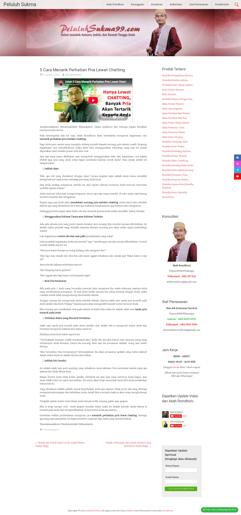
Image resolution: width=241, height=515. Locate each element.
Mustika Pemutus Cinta (174, 174)
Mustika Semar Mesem (174, 155)
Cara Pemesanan (198, 4)
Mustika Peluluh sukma (175, 80)
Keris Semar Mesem (173, 89)
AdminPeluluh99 (73, 74)
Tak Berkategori (51, 429)
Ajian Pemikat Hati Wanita (176, 113)
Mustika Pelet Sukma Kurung (177, 170)
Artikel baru (176, 4)
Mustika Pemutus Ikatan (175, 179)
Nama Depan (172, 466)
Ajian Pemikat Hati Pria (174, 118)
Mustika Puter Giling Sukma (177, 85)
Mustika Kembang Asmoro (176, 151)
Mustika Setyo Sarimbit (174, 192)
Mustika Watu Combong (175, 160)
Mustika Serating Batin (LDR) (178, 165)
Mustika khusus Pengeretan (177, 99)
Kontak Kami (222, 4)
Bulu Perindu (169, 94)
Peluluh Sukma (19, 4)
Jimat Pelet (168, 197)
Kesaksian (157, 4)
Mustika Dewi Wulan (173, 146)
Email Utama (172, 477)
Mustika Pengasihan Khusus (177, 75)
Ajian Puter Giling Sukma (175, 122)
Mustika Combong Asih (175, 141)
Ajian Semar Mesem (173, 103)
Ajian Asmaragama (172, 108)
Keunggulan (137, 4)
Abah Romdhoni (115, 4)
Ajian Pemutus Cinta (173, 127)
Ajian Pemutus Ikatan (173, 132)
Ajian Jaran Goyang (172, 137)
